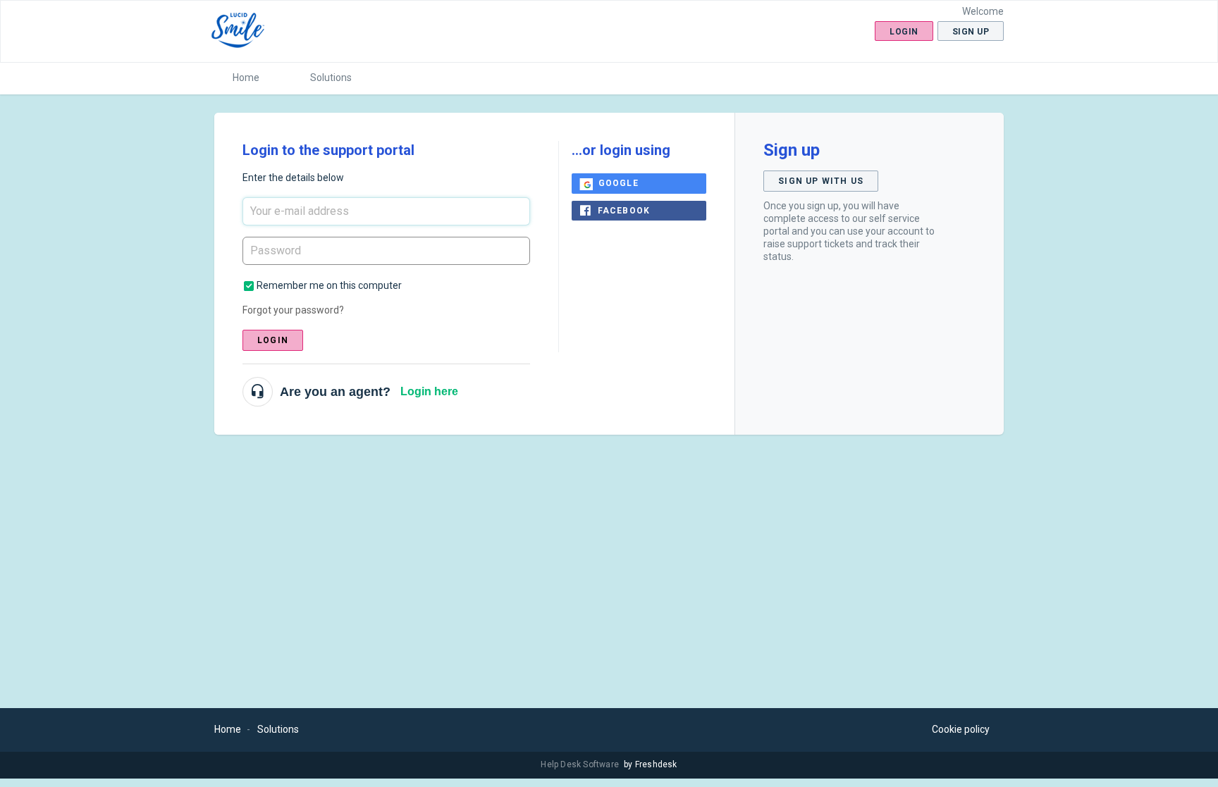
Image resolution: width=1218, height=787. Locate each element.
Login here (429, 391)
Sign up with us (820, 181)
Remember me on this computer (329, 285)
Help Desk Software (581, 764)
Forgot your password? (293, 310)
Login (272, 340)
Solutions (331, 77)
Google (618, 183)
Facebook (624, 211)
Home (246, 77)
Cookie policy (961, 729)
